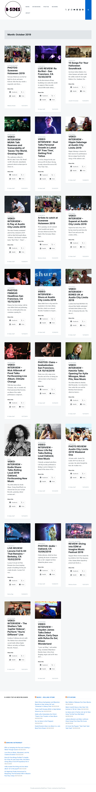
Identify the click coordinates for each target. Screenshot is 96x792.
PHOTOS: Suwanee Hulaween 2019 (16, 70)
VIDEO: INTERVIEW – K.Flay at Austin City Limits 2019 (17, 222)
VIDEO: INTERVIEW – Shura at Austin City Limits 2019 (47, 295)
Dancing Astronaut (14, 742)
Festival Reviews (74, 541)
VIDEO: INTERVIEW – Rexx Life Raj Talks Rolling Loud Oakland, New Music (46, 451)
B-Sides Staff (41, 109)
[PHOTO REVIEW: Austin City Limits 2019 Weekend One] (79, 432)
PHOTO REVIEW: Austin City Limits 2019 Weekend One (78, 450)
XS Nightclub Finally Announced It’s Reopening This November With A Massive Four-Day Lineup (17, 773)
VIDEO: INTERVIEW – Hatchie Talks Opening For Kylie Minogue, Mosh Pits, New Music (78, 372)
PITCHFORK (71, 697)
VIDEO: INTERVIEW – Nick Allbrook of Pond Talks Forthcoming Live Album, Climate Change (17, 373)
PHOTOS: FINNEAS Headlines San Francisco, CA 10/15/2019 (15, 296)
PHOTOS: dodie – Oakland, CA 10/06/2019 (47, 549)
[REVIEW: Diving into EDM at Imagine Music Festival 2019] (79, 530)
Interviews (36, 6)
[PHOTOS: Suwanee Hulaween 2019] (17, 54)
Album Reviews (13, 65)
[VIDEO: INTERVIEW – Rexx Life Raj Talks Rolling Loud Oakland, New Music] (48, 431)
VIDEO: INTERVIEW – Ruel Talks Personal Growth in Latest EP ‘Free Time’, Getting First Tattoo (48, 147)
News (27, 6)
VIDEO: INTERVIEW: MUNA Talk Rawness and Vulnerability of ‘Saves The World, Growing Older (17, 145)
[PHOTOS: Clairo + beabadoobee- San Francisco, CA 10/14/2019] (48, 349)
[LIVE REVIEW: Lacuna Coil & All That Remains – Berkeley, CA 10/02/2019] (17, 533)
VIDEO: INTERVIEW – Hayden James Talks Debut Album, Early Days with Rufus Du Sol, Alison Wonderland (48, 634)
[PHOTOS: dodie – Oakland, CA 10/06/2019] (48, 532)
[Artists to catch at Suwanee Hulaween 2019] (48, 204)
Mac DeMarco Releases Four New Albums (78, 702)
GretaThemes (61, 788)
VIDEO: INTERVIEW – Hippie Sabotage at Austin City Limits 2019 (78, 142)
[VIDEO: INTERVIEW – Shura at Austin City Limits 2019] (48, 277)
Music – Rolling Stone (46, 697)
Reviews (55, 6)
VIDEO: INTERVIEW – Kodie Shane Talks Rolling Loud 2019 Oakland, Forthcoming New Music (17, 471)
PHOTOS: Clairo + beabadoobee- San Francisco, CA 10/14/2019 (47, 366)
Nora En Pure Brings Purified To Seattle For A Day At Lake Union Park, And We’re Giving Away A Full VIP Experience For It (16, 759)
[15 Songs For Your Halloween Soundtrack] (79, 51)
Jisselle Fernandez (73, 100)
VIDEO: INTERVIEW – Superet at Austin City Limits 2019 (78, 219)
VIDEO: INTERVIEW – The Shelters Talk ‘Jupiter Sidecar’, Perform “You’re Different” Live (17, 627)
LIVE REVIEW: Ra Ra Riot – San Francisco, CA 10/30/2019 (47, 72)
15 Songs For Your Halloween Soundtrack (78, 65)
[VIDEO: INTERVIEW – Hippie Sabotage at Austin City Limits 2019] (79, 124)
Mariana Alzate (11, 105)
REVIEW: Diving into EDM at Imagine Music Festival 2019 (77, 548)
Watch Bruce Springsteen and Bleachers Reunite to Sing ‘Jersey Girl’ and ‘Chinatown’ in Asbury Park (47, 704)
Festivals (72, 134)
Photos (46, 6)
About (28, 13)
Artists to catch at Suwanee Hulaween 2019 (48, 220)
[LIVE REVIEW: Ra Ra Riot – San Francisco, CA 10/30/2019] (48, 54)
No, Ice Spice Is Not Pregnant (44, 721)
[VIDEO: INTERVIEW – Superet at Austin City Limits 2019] (79, 203)
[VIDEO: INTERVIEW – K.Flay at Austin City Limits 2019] (17, 204)
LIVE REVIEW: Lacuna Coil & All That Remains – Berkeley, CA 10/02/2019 (17, 554)
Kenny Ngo (10, 594)
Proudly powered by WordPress (38, 788)
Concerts (41, 66)
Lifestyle (72, 60)
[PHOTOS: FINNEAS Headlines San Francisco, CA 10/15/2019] (17, 277)
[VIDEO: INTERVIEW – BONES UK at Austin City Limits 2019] (79, 276)
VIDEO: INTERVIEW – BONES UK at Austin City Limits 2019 (78, 295)
